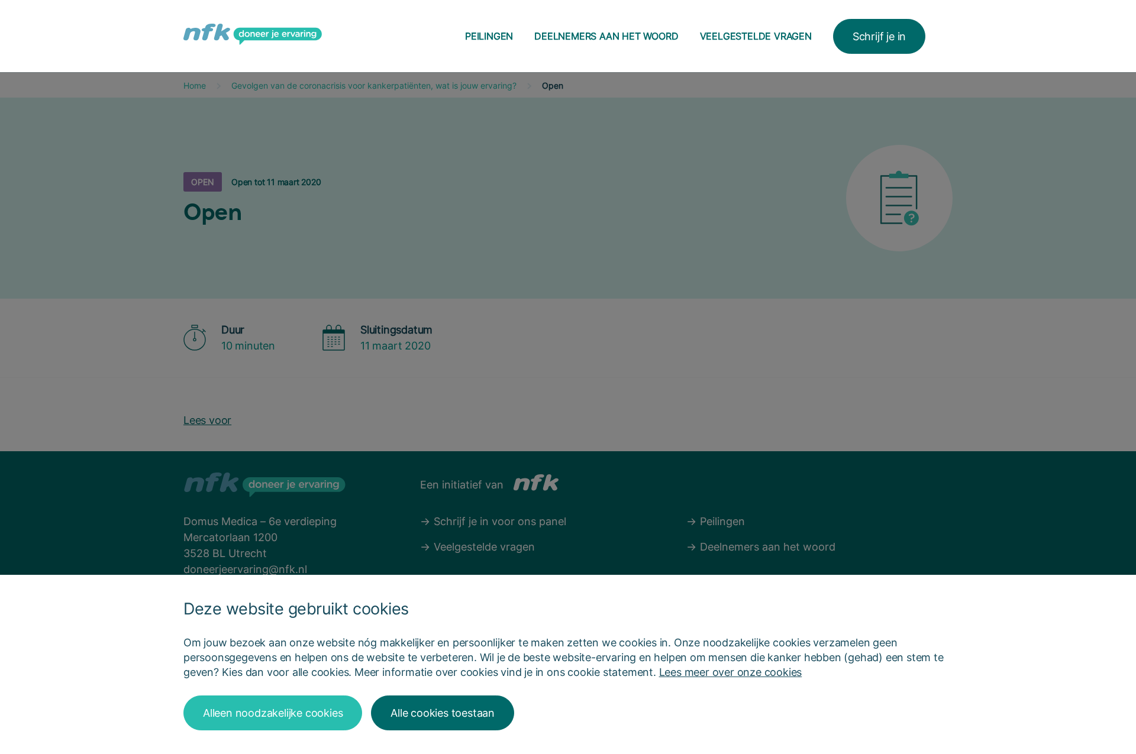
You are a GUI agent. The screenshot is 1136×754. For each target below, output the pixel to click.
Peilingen (489, 36)
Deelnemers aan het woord (606, 36)
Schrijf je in (879, 36)
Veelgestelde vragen (756, 36)
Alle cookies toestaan (442, 713)
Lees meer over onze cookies (730, 672)
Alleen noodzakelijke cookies (273, 713)
